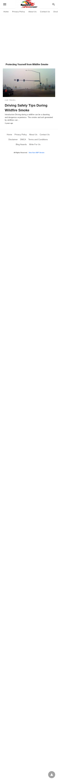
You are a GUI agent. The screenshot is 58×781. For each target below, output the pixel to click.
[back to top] (51, 774)
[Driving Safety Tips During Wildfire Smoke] (29, 82)
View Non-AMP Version (36, 152)
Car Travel (10, 100)
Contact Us (45, 12)
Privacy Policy (18, 12)
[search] (53, 4)
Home (6, 12)
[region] (29, 37)
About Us (32, 12)
